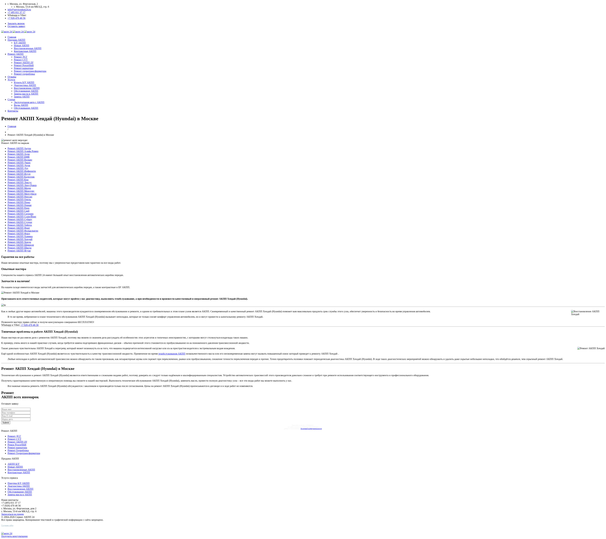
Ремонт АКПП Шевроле (21, 245)
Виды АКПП (21, 105)
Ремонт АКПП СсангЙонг (22, 216)
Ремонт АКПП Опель (19, 199)
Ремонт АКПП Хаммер (20, 236)
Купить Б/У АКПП (24, 82)
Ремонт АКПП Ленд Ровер (22, 185)
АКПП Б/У (13, 464)
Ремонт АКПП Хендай (20, 239)
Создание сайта (7, 525)
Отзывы (12, 76)
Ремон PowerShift (17, 444)
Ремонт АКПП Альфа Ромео (23, 151)
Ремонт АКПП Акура (19, 148)
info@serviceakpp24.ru (19, 9)
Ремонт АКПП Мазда (19, 188)
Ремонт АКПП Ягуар (19, 250)
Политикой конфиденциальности (311, 428)
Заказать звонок (16, 23)
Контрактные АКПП (25, 51)
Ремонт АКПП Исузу (19, 174)
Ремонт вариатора (23, 68)
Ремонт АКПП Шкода (19, 247)
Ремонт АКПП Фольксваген (23, 230)
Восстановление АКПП (27, 88)
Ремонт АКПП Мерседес (21, 191)
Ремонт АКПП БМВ (19, 157)
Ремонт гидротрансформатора (30, 71)
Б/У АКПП (20, 42)
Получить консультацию (14, 536)
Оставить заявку (16, 26)
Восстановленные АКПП (27, 48)
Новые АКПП (21, 45)
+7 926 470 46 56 (16, 18)
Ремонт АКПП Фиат (19, 228)
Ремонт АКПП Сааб (18, 211)
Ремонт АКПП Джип (19, 162)
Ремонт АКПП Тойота (20, 225)
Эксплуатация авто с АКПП (29, 102)
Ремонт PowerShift (24, 65)
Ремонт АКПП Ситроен (20, 213)
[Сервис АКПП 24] (18, 31)
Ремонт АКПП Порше (20, 205)
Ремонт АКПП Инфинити (22, 171)
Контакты (13, 111)
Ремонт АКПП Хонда (19, 242)
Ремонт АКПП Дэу (18, 168)
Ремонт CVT (21, 59)
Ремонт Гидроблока (18, 450)
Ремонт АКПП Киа (18, 179)
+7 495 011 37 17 (16, 12)
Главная (12, 37)
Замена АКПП (22, 96)
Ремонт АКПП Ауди (19, 154)
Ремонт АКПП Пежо (19, 202)
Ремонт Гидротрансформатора (24, 453)
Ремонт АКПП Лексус (20, 182)
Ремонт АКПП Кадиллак (21, 176)
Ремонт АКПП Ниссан (20, 196)
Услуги (11, 79)
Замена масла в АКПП (26, 93)
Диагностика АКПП (25, 85)
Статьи (11, 99)
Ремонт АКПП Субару (20, 219)
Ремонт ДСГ (20, 57)
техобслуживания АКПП (171, 353)
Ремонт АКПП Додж (19, 165)
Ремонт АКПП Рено (18, 208)
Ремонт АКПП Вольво (20, 159)
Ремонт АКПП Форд (19, 233)
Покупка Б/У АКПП (19, 483)
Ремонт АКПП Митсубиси (22, 193)
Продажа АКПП (16, 39)
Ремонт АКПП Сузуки (20, 222)
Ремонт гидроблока (24, 74)
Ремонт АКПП (16, 54)
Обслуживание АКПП (26, 91)
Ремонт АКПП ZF (23, 62)
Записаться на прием (12, 514)
